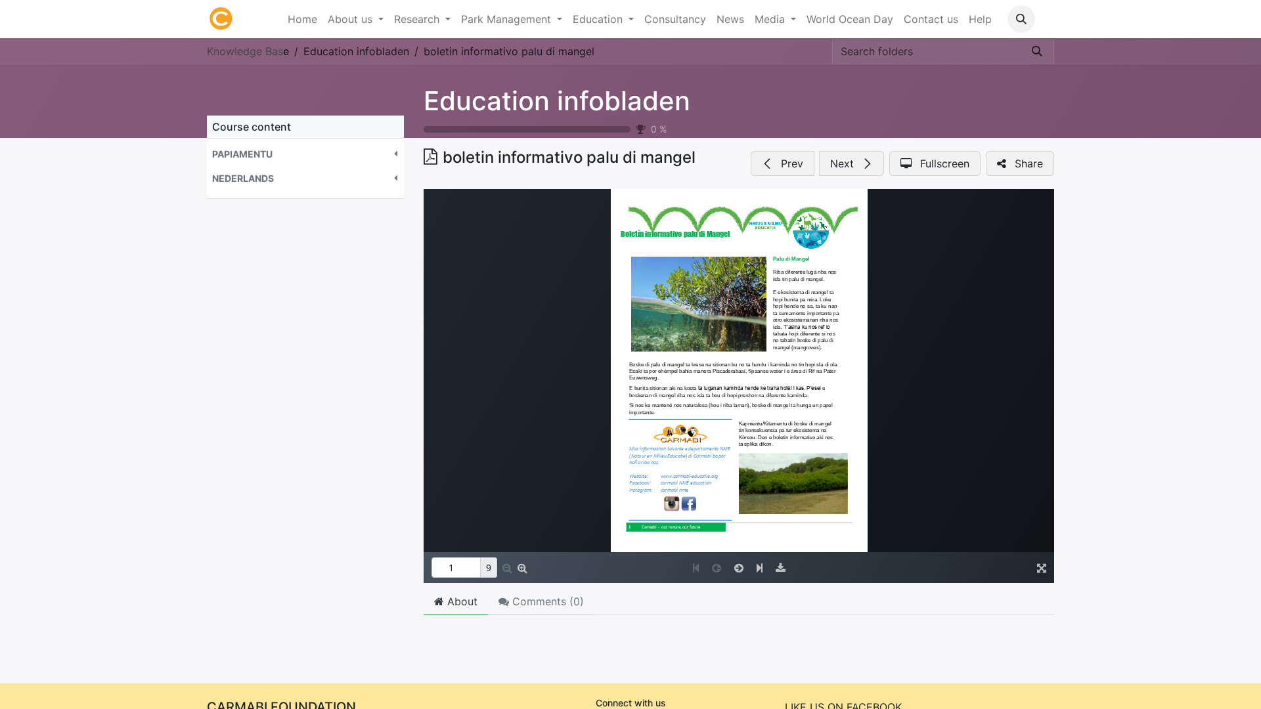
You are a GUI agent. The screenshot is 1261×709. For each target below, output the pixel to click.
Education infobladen (557, 101)
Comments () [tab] (546, 601)
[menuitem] (302, 19)
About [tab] (460, 601)
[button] (1021, 19)
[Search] (1037, 51)
